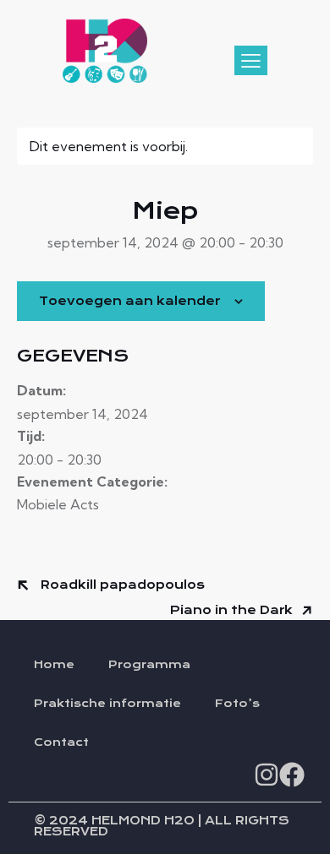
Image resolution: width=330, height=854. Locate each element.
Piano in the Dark (233, 610)
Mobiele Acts (58, 504)
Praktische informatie (107, 703)
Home (54, 665)
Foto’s (237, 703)
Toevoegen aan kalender (129, 301)
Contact (61, 742)
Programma (149, 665)
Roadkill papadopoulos (121, 585)
